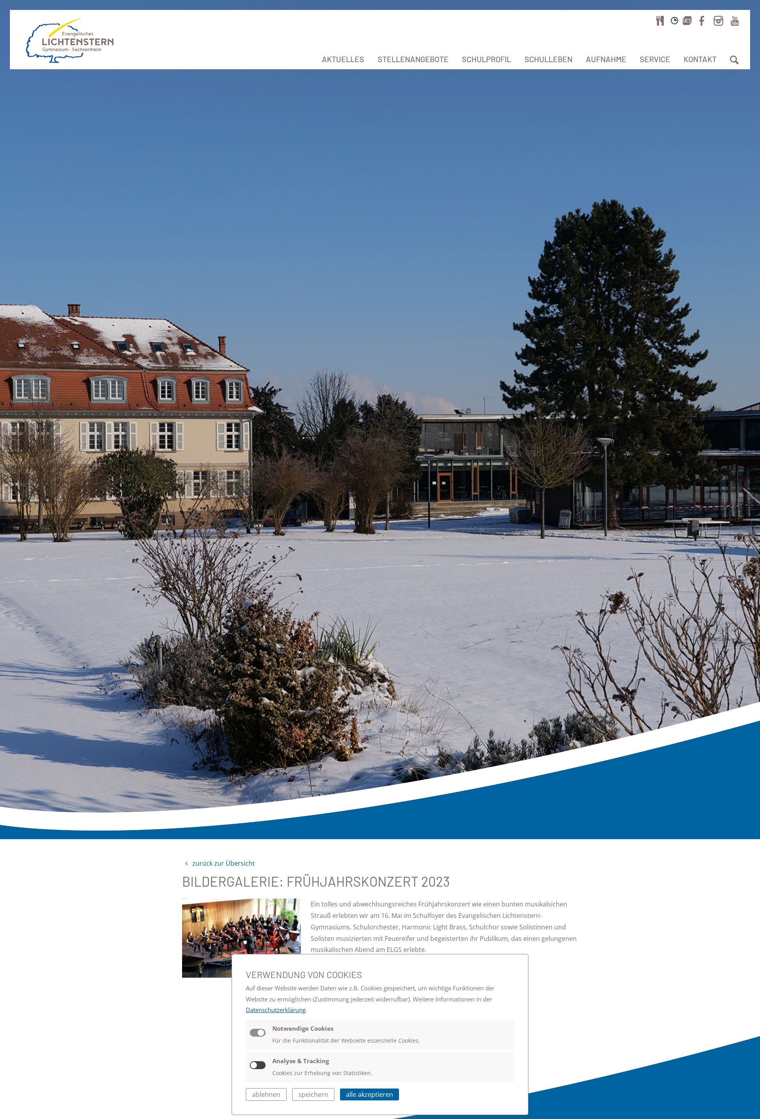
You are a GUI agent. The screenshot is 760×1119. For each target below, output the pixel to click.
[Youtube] (734, 20)
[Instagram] (718, 20)
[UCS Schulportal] (687, 20)
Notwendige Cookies (302, 1028)
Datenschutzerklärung (276, 1010)
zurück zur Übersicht (223, 863)
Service (655, 59)
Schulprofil (486, 59)
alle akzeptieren (369, 1094)
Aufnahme (606, 59)
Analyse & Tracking (300, 1061)
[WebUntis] (674, 20)
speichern (313, 1094)
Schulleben (548, 59)
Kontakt (700, 59)
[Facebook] (702, 20)
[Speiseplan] (660, 20)
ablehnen (266, 1094)
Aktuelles (343, 59)
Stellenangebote (413, 59)
